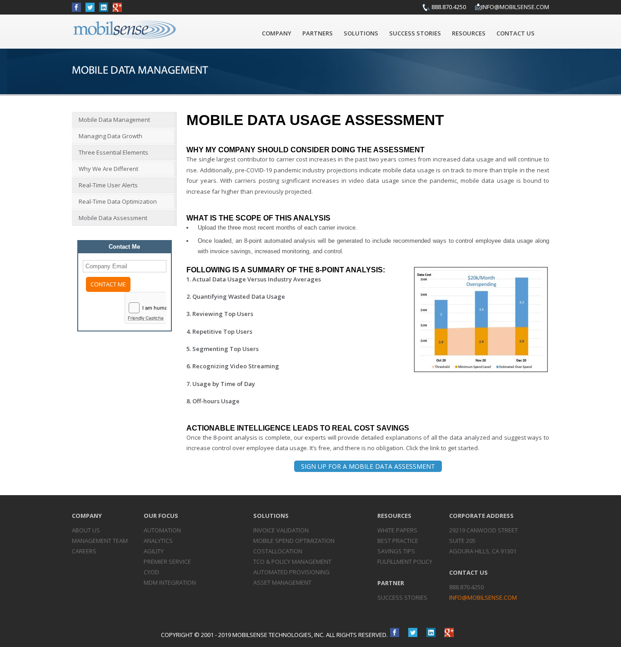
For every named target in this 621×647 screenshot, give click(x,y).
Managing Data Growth (110, 136)
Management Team (100, 541)
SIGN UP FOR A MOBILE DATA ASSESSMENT (368, 466)
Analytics (158, 541)
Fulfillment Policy (404, 561)
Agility (154, 551)
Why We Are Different (108, 169)
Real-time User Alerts (108, 185)
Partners (317, 33)
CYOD (151, 572)
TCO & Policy (292, 561)
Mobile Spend (294, 541)
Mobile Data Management (114, 119)
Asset (282, 582)
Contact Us (515, 33)
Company (276, 33)
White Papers (397, 530)
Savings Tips (396, 551)
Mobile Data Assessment (113, 218)
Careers (84, 551)
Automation (162, 530)
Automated (291, 572)
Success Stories (415, 33)
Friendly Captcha (146, 318)
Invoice (281, 530)
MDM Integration (170, 582)
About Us (86, 530)
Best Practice (397, 541)
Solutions (361, 33)
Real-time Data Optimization (118, 201)
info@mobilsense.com (515, 7)
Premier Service (167, 561)
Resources (469, 33)
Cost (277, 551)
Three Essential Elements (113, 152)
